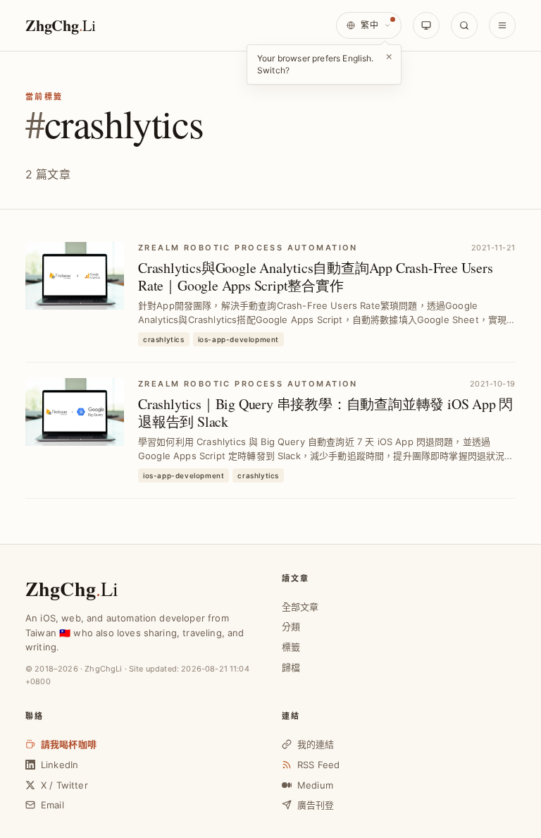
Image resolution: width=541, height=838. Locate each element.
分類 (291, 626)
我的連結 (316, 744)
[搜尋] (464, 25)
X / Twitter (64, 785)
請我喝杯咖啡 (69, 744)
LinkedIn (59, 764)
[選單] (502, 25)
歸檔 (291, 667)
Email (52, 804)
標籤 (291, 646)
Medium (315, 785)
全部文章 (300, 606)
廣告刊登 (316, 804)
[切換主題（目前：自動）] (426, 25)
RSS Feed (318, 764)
